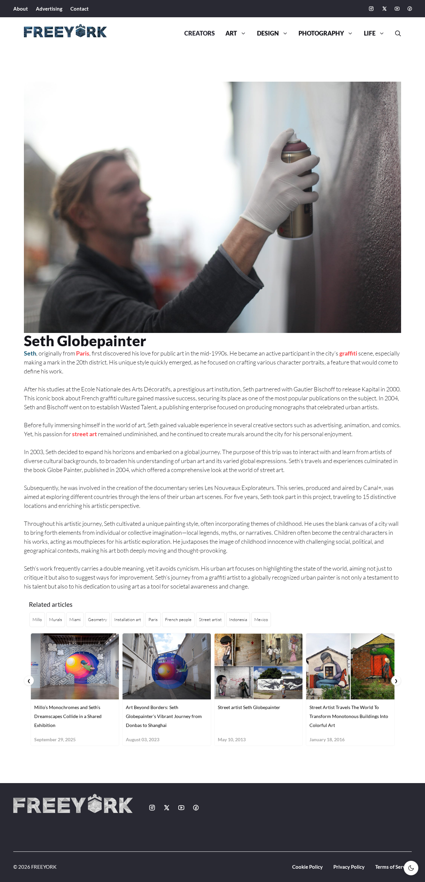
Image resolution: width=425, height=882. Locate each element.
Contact (79, 9)
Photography (321, 33)
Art (231, 33)
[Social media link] (371, 8)
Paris (82, 353)
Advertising (49, 9)
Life (370, 33)
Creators (199, 33)
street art (84, 434)
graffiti (348, 353)
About (20, 9)
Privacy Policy (349, 867)
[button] (395, 33)
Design (268, 33)
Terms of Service (393, 867)
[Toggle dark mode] (411, 868)
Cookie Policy (307, 867)
